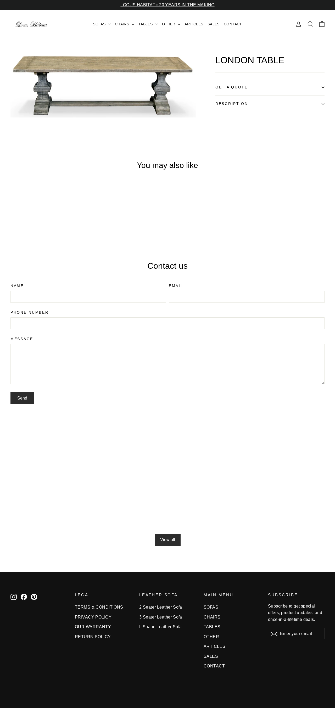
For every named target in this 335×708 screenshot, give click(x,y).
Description (231, 104)
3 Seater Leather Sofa (160, 617)
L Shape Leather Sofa (160, 627)
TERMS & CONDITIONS (99, 607)
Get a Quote (231, 87)
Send (22, 398)
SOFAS (100, 24)
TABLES (146, 24)
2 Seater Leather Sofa (160, 607)
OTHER (169, 24)
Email (176, 286)
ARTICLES (194, 24)
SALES (214, 24)
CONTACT (233, 24)
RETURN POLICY (93, 636)
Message (21, 339)
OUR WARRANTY (93, 627)
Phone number (29, 312)
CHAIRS (122, 24)
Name (17, 286)
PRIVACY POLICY (93, 617)
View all (167, 539)
